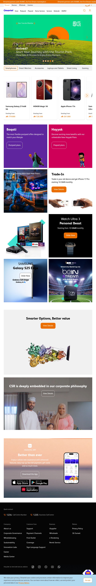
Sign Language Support (36, 547)
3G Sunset (76, 533)
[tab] (11, 68)
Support (30, 529)
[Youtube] (52, 567)
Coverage (30, 543)
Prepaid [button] (30, 11)
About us (7, 529)
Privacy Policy (77, 529)
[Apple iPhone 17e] (72, 98)
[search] (84, 10)
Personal (7, 5)
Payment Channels (34, 533)
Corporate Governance (13, 533)
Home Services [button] (40, 11)
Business (14, 5)
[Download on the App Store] (20, 482)
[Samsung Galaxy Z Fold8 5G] (17, 98)
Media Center (9, 557)
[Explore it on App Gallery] (30, 489)
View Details (13, 181)
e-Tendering (54, 538)
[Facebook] (32, 567)
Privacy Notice (24, 583)
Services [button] (49, 11)
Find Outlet (31, 538)
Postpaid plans (15, 145)
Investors (30, 5)
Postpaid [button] (23, 11)
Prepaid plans (59, 145)
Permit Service (54, 543)
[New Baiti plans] (25, 191)
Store (16, 11)
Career (6, 552)
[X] (46, 567)
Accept (87, 580)
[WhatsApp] (59, 567)
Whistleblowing (10, 538)
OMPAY (63, 11)
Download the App (30, 474)
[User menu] (90, 10)
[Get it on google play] (39, 482)
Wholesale (22, 5)
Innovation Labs (10, 547)
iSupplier (52, 529)
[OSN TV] (25, 235)
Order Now (70, 235)
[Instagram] (39, 567)
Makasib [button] (57, 11)
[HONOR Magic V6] (44, 98)
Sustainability (9, 543)
